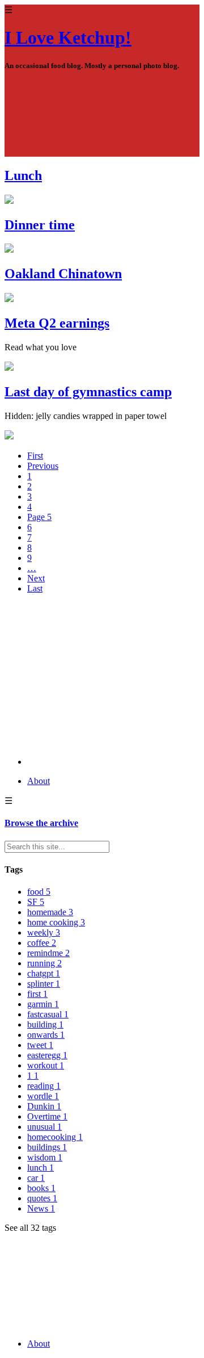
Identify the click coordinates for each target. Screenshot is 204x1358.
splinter (43, 983)
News (41, 1208)
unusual (44, 1126)
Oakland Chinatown (63, 273)
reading (44, 1086)
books (41, 1188)
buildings (47, 1147)
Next (36, 578)
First (35, 455)
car (36, 1178)
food (38, 891)
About (38, 781)
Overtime (47, 1116)
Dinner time (40, 224)
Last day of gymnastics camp (88, 391)
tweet (40, 1045)
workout (45, 1065)
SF (35, 902)
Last (34, 588)
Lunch (23, 175)
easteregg (47, 1055)
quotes (42, 1198)
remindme (48, 953)
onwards (46, 1035)
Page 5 (39, 517)
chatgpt (43, 973)
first (37, 994)
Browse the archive (41, 823)
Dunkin (44, 1106)
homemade (50, 912)
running (44, 963)
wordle (43, 1096)
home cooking (56, 922)
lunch (40, 1167)
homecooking (55, 1137)
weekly (43, 932)
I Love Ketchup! (68, 37)
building (45, 1024)
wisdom (44, 1157)
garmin (43, 1004)
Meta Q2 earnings (57, 323)
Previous (42, 466)
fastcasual (48, 1014)
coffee (41, 943)
